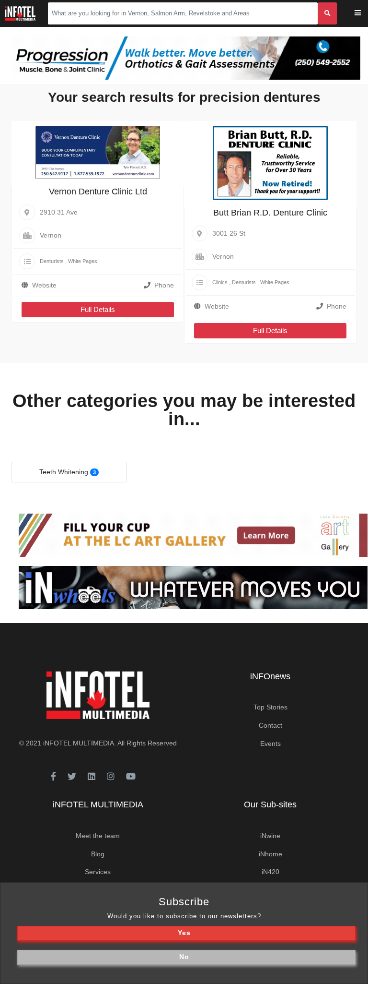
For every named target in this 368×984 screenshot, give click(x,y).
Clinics (220, 282)
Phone (164, 285)
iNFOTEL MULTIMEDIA (78, 743)
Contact (270, 725)
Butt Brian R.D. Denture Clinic (270, 212)
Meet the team (98, 836)
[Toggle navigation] (364, 13)
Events (270, 743)
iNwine (270, 836)
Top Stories (270, 707)
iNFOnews (270, 676)
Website (44, 285)
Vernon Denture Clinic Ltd (98, 191)
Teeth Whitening (63, 472)
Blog (97, 854)
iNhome (270, 854)
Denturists (52, 261)
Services (98, 872)
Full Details (97, 309)
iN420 (270, 872)
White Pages (82, 261)
